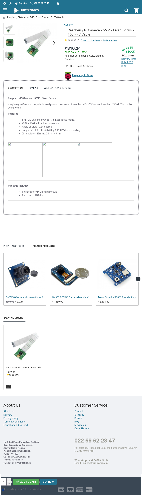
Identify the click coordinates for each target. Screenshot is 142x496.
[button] (20, 42)
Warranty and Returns (57, 88)
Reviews (33, 88)
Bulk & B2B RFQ (127, 64)
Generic (68, 24)
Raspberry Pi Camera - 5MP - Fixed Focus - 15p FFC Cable (25, 367)
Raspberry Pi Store (82, 75)
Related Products (44, 246)
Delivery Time (128, 58)
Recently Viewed (13, 318)
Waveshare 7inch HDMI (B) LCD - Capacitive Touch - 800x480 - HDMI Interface (87, 297)
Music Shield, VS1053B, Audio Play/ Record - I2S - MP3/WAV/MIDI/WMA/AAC (41, 297)
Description (15, 88)
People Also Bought (15, 246)
